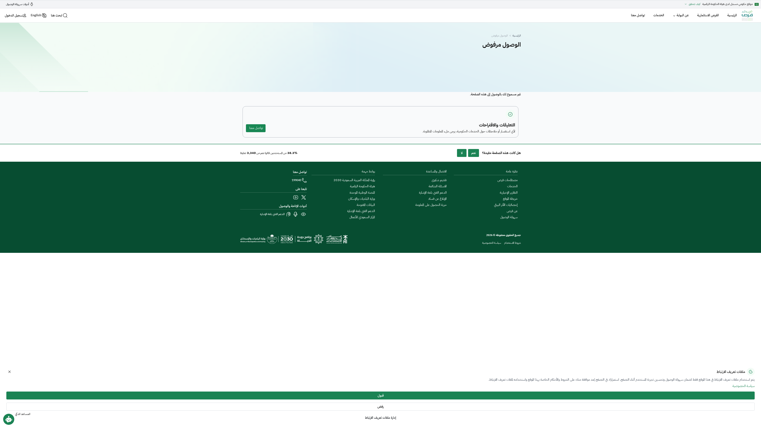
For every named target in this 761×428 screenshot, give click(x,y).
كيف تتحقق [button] (694, 4)
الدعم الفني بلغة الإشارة (433, 192)
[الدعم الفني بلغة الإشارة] (288, 214)
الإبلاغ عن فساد (437, 198)
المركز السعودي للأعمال (362, 217)
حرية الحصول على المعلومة (431, 205)
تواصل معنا (638, 15)
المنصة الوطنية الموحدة (362, 192)
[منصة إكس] (303, 197)
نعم (473, 153)
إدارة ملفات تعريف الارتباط (380, 417)
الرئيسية (732, 15)
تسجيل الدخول (14, 15)
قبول (381, 395)
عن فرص (512, 211)
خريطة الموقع (510, 198)
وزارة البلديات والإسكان (361, 198)
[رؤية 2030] (281, 239)
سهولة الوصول (509, 217)
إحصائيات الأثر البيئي (506, 205)
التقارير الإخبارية (509, 192)
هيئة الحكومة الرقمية (362, 186)
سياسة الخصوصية (491, 243)
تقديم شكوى (439, 180)
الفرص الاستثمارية (708, 15)
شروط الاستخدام (512, 243)
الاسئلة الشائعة (438, 186)
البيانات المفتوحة (366, 205)
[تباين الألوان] (303, 214)
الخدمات (658, 15)
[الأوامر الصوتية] (295, 214)
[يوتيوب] (296, 197)
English (36, 15)
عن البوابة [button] (683, 15)
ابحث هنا (56, 15)
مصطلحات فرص (507, 180)
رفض (380, 406)
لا (462, 153)
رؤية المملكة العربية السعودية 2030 (354, 180)
